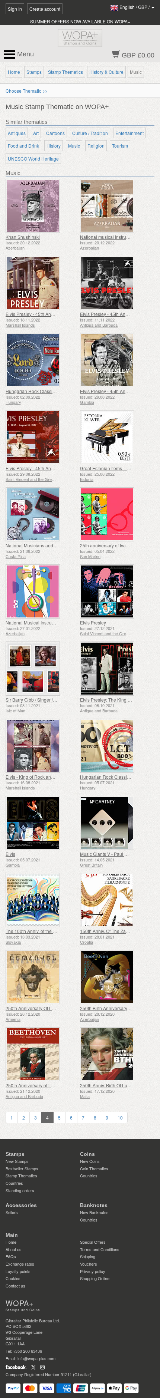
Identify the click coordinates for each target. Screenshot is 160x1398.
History (54, 145)
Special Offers (93, 1242)
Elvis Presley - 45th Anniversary (38, 314)
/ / (135, 7)
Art (36, 133)
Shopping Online (94, 1278)
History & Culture (106, 72)
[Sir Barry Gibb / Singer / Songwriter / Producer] (41, 669)
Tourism (120, 145)
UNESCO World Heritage (33, 158)
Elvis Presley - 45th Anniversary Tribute (119, 314)
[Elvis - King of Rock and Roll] (41, 746)
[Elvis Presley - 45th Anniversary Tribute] (115, 283)
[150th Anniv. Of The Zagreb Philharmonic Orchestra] (115, 900)
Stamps (34, 72)
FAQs (11, 1256)
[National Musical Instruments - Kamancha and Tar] (41, 591)
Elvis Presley (93, 622)
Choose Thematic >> (27, 91)
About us (14, 1249)
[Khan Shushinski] (41, 206)
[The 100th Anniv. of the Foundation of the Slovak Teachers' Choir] (41, 900)
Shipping (87, 1256)
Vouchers (88, 1264)
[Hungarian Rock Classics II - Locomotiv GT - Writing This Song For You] (115, 746)
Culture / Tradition (90, 133)
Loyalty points (18, 1271)
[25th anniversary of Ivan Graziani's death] (115, 514)
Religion (96, 145)
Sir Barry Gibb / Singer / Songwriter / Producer (52, 699)
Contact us (15, 1286)
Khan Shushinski (23, 237)
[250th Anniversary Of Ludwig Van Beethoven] (41, 977)
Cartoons (55, 133)
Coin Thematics (94, 1168)
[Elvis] (41, 823)
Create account (44, 9)
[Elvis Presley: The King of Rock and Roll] (115, 669)
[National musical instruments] (115, 206)
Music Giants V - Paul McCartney (113, 854)
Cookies (13, 1278)
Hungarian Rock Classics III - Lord (40, 391)
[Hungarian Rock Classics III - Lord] (41, 360)
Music (74, 145)
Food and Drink (23, 145)
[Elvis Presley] (115, 591)
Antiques (17, 133)
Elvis (10, 854)
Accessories (21, 1205)
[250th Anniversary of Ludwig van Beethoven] (41, 1054)
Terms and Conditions (99, 1249)
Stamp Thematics (65, 72)
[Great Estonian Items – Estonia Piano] (115, 437)
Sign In (15, 9)
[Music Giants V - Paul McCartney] (115, 823)
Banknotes (94, 1205)
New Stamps (17, 1161)
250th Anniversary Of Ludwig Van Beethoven (51, 1008)
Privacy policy (92, 1271)
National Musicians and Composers (42, 545)
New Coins (90, 1161)
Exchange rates (20, 1264)
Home (14, 72)
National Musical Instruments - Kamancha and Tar (56, 622)
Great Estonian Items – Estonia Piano (117, 468)
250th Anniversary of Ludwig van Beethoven (50, 1085)
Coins (87, 1154)
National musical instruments (109, 237)
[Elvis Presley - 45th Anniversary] (41, 283)
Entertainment (129, 133)
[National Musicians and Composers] (41, 514)
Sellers (12, 1212)
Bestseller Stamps (22, 1168)
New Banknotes (94, 1212)
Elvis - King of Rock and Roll (34, 777)
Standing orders (20, 1190)
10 (120, 1117)
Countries (14, 1183)
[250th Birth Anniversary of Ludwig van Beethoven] (115, 977)
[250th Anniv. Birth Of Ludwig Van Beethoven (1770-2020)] (115, 1054)
